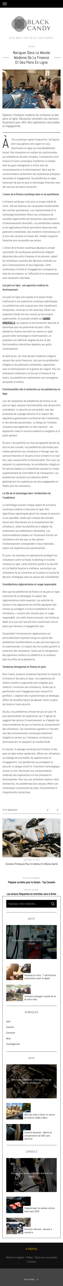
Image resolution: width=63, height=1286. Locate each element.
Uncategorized (13, 1044)
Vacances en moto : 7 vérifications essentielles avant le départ (40, 977)
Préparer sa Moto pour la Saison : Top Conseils (31, 880)
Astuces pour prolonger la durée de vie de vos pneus (31, 1175)
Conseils (31, 46)
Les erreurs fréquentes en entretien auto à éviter (31, 892)
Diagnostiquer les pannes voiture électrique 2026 (39, 1210)
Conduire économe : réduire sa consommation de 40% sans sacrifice (38, 1135)
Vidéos (29, 1257)
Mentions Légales (15, 1257)
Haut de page (29, 1279)
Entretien (10, 1032)
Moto (8, 1038)
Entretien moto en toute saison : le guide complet (31, 942)
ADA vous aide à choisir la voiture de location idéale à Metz (39, 1116)
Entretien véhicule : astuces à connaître (38, 1231)
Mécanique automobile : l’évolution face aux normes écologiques (31, 1081)
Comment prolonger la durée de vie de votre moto (40, 998)
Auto (8, 1021)
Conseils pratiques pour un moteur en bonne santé (32, 864)
